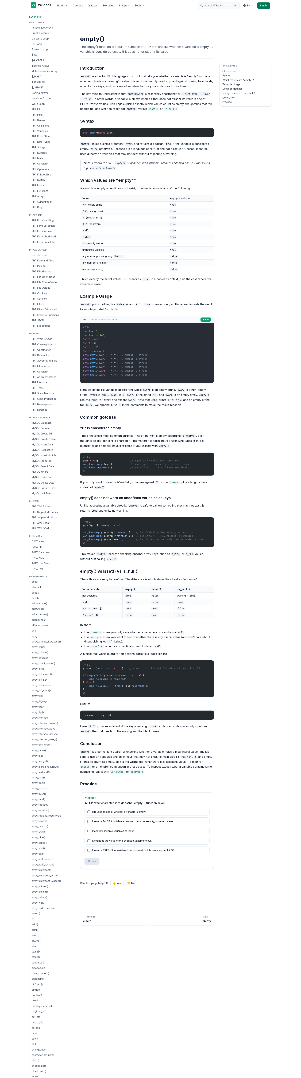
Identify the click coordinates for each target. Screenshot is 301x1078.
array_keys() (39, 750)
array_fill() (37, 695)
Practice (227, 101)
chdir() (35, 1060)
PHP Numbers (40, 152)
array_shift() (38, 831)
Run (207, 319)
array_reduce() (40, 804)
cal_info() (37, 1016)
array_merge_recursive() (46, 766)
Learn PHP (35, 16)
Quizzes (93, 5)
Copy (208, 131)
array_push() (39, 793)
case (34, 1033)
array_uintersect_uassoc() (46, 880)
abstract (36, 587)
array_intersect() (41, 717)
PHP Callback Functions (45, 314)
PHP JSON (38, 320)
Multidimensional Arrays (45, 71)
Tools (138, 5)
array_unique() (40, 886)
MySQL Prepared (42, 460)
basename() (39, 978)
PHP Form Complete (43, 242)
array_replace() (40, 810)
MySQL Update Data (43, 488)
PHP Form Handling (43, 220)
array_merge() (40, 761)
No (131, 883)
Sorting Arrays (40, 92)
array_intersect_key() (44, 728)
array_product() (40, 788)
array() (36, 636)
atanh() (36, 956)
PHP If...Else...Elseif (42, 174)
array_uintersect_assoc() (46, 875)
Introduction (229, 71)
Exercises (108, 5)
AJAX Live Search (42, 563)
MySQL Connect (41, 428)
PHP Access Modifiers (44, 360)
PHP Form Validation (43, 225)
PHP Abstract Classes (44, 376)
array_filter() (38, 706)
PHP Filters (38, 304)
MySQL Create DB (42, 433)
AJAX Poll (37, 568)
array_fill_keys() (40, 701)
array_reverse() (40, 821)
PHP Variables (40, 131)
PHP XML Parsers (42, 506)
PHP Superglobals (42, 201)
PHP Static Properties (44, 398)
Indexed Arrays (40, 65)
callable (36, 1027)
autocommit (38, 967)
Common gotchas (232, 88)
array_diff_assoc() (42, 674)
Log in (264, 5)
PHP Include (39, 265)
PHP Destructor (40, 355)
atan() (35, 946)
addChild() (38, 608)
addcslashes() (40, 614)
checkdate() (39, 1065)
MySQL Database (42, 422)
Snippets (124, 5)
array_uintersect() (42, 869)
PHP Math (37, 158)
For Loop (37, 43)
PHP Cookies (39, 293)
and (34, 630)
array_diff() (38, 668)
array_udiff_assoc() (42, 859)
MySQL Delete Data (43, 482)
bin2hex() (37, 984)
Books (61, 5)
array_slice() (39, 837)
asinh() (36, 929)
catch (35, 1038)
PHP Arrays (38, 196)
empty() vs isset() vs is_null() (238, 93)
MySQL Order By (41, 477)
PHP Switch (38, 179)
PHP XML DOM (40, 528)
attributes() (38, 962)
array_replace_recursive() (46, 815)
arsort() (36, 913)
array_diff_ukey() (41, 690)
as (33, 919)
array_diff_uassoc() (42, 685)
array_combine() (41, 657)
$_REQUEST (39, 82)
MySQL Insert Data (42, 444)
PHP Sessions (40, 298)
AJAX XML (38, 557)
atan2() (36, 951)
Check (92, 861)
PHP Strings (38, 147)
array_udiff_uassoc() (43, 864)
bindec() (37, 989)
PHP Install (38, 114)
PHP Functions (40, 190)
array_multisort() (41, 772)
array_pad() (38, 777)
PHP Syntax (38, 120)
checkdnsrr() (39, 1071)
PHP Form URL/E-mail (44, 236)
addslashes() (39, 619)
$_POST (36, 76)
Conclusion (228, 97)
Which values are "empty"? (238, 80)
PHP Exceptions (41, 325)
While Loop (38, 103)
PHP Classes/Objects (44, 344)
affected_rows (40, 625)
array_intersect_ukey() (44, 739)
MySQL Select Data (43, 466)
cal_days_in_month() (43, 1006)
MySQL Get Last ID (42, 449)
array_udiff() (38, 853)
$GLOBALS (38, 60)
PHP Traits (38, 387)
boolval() (37, 995)
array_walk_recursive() (44, 908)
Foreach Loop (40, 49)
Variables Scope (41, 98)
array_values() (40, 897)
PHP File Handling (42, 271)
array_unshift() (40, 891)
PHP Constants (40, 163)
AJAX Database (41, 552)
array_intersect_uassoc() (46, 733)
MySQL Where (40, 471)
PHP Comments (40, 125)
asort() (35, 935)
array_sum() (38, 848)
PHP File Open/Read (43, 276)
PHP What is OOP (42, 338)
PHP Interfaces (40, 382)
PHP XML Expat (40, 522)
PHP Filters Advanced (44, 309)
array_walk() (39, 902)
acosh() (36, 598)
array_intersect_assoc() (45, 723)
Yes (117, 883)
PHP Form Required (43, 231)
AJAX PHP (38, 546)
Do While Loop (40, 38)
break (35, 1000)
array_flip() (38, 712)
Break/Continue (41, 33)
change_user (39, 1049)
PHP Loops (38, 185)
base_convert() (40, 973)
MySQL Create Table (44, 439)
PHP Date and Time (43, 260)
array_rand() (39, 799)
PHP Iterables (39, 409)
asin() (35, 924)
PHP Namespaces (42, 404)
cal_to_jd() (38, 1022)
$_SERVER (38, 87)
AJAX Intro (38, 541)
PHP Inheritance (41, 366)
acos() (35, 592)
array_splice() (39, 842)
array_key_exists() (42, 744)
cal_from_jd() (39, 1011)
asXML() (36, 940)
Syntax (226, 75)
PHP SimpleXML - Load (45, 517)
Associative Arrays (42, 27)
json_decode (39, 255)
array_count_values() (43, 663)
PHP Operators (40, 169)
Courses (78, 5)
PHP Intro (37, 109)
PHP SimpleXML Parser (45, 512)
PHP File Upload (41, 287)
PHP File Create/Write (44, 282)
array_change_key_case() (46, 641)
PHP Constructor (41, 349)
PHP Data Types (41, 141)
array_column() (40, 652)
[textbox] (147, 353)
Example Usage (231, 84)
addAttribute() (40, 603)
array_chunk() (39, 646)
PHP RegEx (38, 207)
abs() (35, 581)
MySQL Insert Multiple (44, 455)
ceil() (35, 1043)
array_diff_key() (40, 679)
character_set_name (43, 1054)
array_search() (40, 826)
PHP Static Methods (43, 393)
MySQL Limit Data (41, 493)
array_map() (38, 755)
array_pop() (38, 782)
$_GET (35, 54)
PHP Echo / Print (41, 136)
